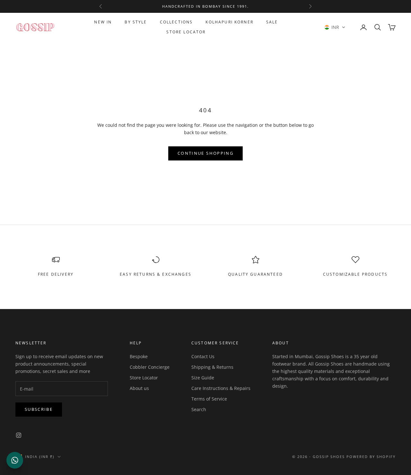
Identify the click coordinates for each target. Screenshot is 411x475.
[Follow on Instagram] (18, 435)
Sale (272, 22)
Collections (176, 22)
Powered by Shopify (371, 456)
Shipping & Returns (212, 367)
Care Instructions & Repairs (220, 388)
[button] (335, 27)
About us (139, 388)
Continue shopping (205, 153)
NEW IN (103, 22)
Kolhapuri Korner (229, 22)
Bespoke (139, 356)
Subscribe (39, 409)
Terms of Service (209, 399)
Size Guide (202, 378)
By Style (136, 22)
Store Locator (186, 32)
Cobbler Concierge (150, 367)
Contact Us (202, 356)
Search (198, 409)
